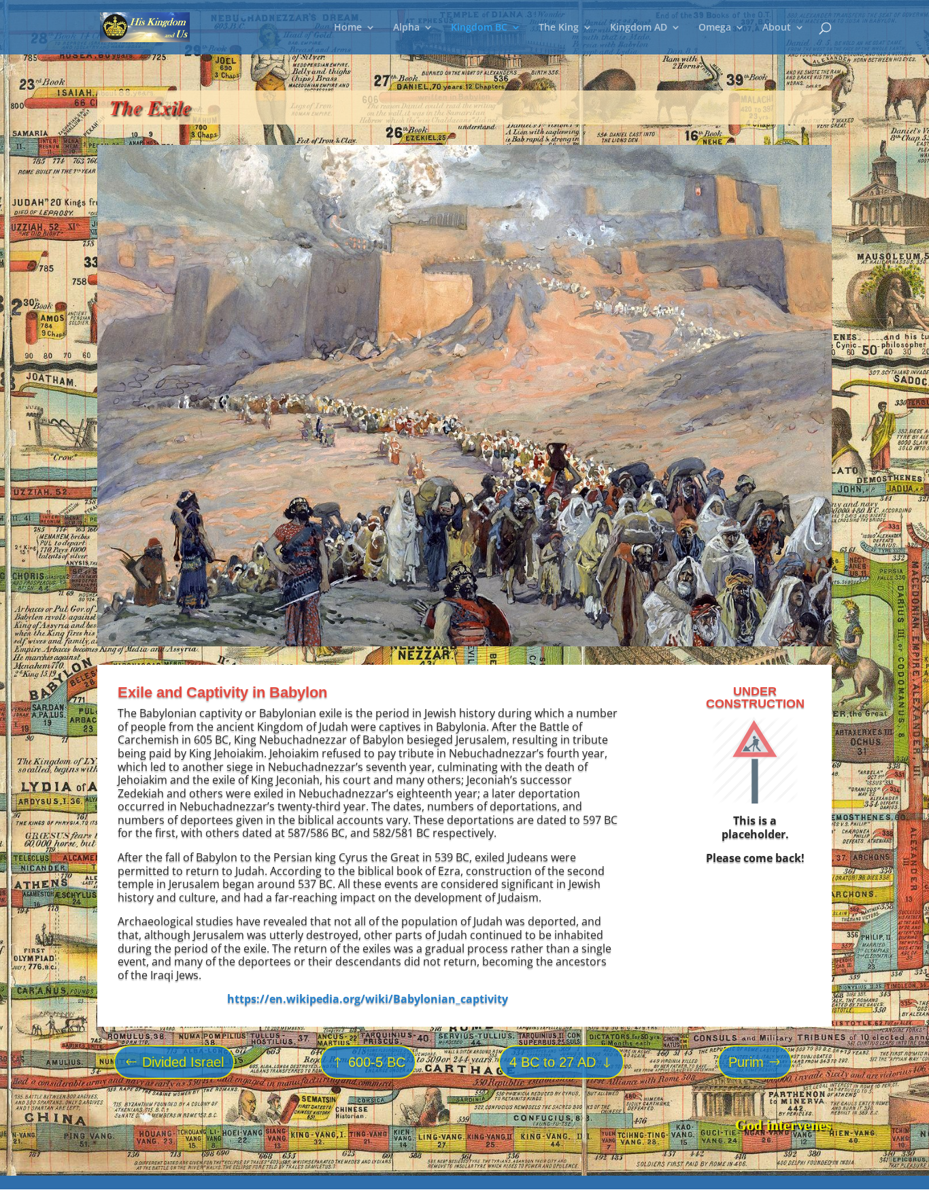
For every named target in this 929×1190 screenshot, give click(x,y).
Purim (746, 1062)
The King (559, 27)
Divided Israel (183, 1062)
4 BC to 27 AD (552, 1062)
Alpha (406, 27)
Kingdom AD (638, 27)
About (776, 27)
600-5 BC (376, 1062)
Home (348, 27)
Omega (714, 27)
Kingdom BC (479, 27)
